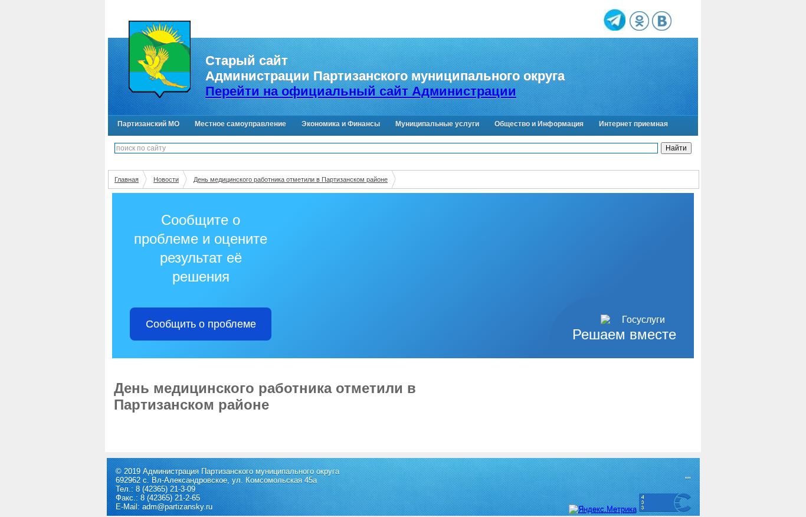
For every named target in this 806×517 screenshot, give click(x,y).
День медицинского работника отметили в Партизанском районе (291, 179)
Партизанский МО (148, 124)
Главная (126, 179)
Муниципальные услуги (437, 124)
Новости (166, 179)
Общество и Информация (539, 124)
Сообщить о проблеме (201, 324)
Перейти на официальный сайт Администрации (360, 91)
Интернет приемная (633, 124)
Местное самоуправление (240, 124)
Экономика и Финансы (341, 124)
